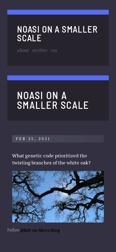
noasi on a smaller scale (57, 33)
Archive (39, 50)
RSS (54, 50)
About (23, 50)
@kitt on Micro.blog (40, 230)
